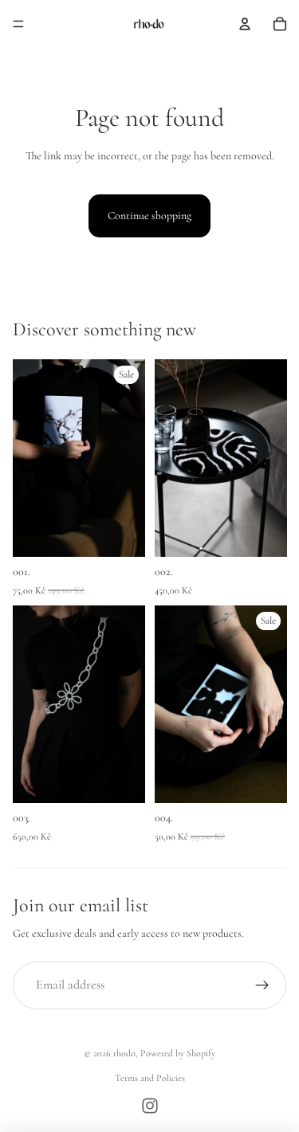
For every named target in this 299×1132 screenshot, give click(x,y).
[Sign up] (262, 985)
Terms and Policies (150, 1077)
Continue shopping (149, 215)
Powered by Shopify (177, 1053)
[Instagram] (149, 1105)
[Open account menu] (244, 23)
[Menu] (18, 24)
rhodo (124, 1053)
